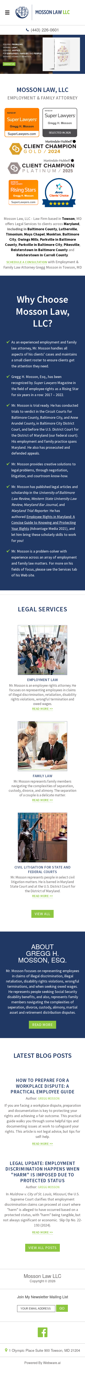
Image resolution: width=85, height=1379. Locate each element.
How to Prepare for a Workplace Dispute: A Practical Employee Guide (42, 1086)
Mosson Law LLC (42, 1275)
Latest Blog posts (42, 1055)
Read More (42, 1024)
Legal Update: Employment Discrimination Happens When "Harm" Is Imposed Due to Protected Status (42, 1171)
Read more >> (42, 1144)
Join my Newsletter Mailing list (42, 1297)
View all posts (42, 1247)
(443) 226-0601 (45, 30)
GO (62, 1308)
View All (42, 913)
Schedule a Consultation (26, 262)
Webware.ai (52, 1362)
